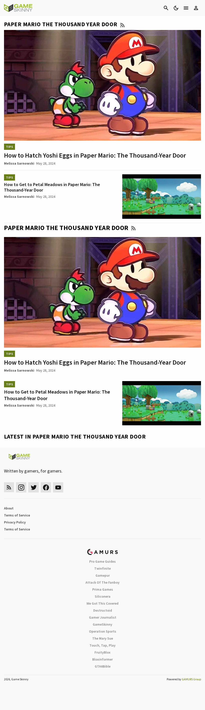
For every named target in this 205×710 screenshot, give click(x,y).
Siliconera (102, 596)
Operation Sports (102, 631)
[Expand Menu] (186, 8)
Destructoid (102, 610)
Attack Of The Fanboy (103, 582)
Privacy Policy (15, 522)
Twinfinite (102, 568)
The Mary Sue (102, 638)
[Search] (166, 8)
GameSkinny (102, 624)
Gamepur (103, 575)
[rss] (9, 487)
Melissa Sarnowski (19, 163)
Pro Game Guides (102, 561)
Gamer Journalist (102, 617)
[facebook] (46, 487)
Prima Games (102, 589)
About (9, 508)
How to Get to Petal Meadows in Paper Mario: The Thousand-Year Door (52, 187)
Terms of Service (17, 515)
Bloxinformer (102, 659)
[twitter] (33, 487)
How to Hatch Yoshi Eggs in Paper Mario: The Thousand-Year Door (95, 155)
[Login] (196, 8)
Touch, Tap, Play (103, 645)
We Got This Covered (102, 603)
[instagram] (21, 487)
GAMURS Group (191, 679)
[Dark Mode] (176, 8)
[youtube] (58, 487)
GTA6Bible (102, 666)
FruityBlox (102, 652)
